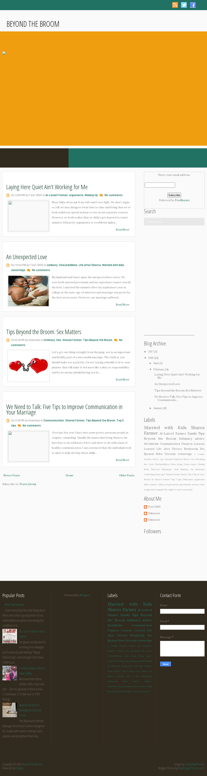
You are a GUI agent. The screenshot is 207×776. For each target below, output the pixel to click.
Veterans (170, 454)
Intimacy (49, 340)
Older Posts (126, 475)
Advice (155, 459)
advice (200, 438)
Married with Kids (113, 265)
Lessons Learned (133, 630)
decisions (151, 443)
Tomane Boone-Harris (176, 474)
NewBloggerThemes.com (191, 768)
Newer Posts (11, 475)
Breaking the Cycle (141, 651)
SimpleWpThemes (195, 764)
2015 (151, 358)
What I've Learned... (15, 604)
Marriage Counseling (122, 666)
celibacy (52, 265)
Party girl (160, 474)
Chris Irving (176, 464)
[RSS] (175, 5)
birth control (150, 484)
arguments (76, 195)
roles (202, 484)
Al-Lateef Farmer (56, 195)
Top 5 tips (176, 479)
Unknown (154, 513)
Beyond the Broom (32, 23)
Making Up (91, 195)
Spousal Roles (153, 454)
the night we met (173, 489)
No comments (114, 195)
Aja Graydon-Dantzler (171, 459)
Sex (58, 340)
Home (69, 475)
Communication (53, 420)
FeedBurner (182, 200)
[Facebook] (193, 5)
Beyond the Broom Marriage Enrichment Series (30, 710)
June (156, 363)
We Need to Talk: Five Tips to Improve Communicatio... (178, 398)
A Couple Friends (117, 646)
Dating (201, 464)
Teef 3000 (154, 507)
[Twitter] (184, 5)
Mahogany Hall (170, 469)
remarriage (18, 270)
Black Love (189, 459)
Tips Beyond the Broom (97, 340)
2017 (151, 351)
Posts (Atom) (28, 484)
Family (192, 433)
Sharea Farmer (72, 340)
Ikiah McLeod (151, 469)
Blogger (85, 595)
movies (195, 484)
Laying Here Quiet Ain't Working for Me (47, 186)
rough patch (150, 489)
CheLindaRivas (68, 265)
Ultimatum (188, 479)
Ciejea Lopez (190, 464)
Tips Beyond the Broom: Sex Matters (43, 331)
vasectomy (187, 489)
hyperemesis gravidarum (179, 484)
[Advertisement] (169, 309)
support (160, 489)
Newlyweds (191, 449)
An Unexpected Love (26, 256)
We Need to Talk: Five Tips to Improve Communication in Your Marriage (64, 409)
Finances (187, 444)
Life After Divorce (90, 265)
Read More (122, 229)
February (159, 369)
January (158, 408)
